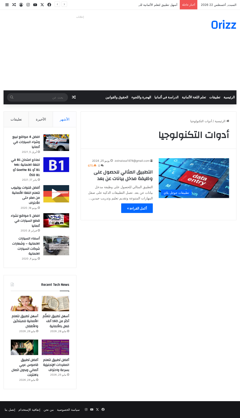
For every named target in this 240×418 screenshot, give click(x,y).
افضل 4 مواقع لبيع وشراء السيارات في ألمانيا (26, 142)
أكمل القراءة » (137, 208)
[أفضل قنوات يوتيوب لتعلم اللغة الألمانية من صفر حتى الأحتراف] (56, 193)
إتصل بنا (10, 409)
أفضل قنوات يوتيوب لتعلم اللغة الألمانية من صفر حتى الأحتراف (25, 195)
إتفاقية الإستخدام (29, 409)
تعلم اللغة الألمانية (194, 97)
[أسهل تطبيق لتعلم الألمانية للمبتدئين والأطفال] (24, 303)
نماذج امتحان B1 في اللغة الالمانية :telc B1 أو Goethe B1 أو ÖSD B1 (25, 167)
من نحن (49, 409)
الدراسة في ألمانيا (166, 97)
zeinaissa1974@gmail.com (132, 160)
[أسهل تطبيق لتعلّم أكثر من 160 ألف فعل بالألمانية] (55, 303)
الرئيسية (229, 97)
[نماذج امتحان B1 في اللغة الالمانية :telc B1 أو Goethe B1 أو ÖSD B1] (56, 164)
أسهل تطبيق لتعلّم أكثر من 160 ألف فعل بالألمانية (56, 321)
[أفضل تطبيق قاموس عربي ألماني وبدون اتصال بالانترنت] (24, 347)
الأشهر (64, 119)
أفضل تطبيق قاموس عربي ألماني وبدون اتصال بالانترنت (24, 367)
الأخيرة (41, 119)
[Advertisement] (80, 53)
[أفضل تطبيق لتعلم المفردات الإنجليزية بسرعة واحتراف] (55, 347)
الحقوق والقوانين (116, 97)
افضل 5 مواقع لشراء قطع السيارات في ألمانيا (25, 221)
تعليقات (16, 119)
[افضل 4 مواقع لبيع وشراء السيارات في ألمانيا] (56, 142)
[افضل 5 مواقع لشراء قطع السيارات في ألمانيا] (56, 220)
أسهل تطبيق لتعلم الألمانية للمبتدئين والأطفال (148, 5)
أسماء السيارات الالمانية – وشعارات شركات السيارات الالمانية (26, 246)
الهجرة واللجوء (141, 97)
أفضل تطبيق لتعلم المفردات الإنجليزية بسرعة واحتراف (56, 365)
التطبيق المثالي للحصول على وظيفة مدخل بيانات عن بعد (123, 175)
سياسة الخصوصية (68, 409)
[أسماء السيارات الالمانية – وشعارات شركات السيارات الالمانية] (56, 245)
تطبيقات (214, 97)
